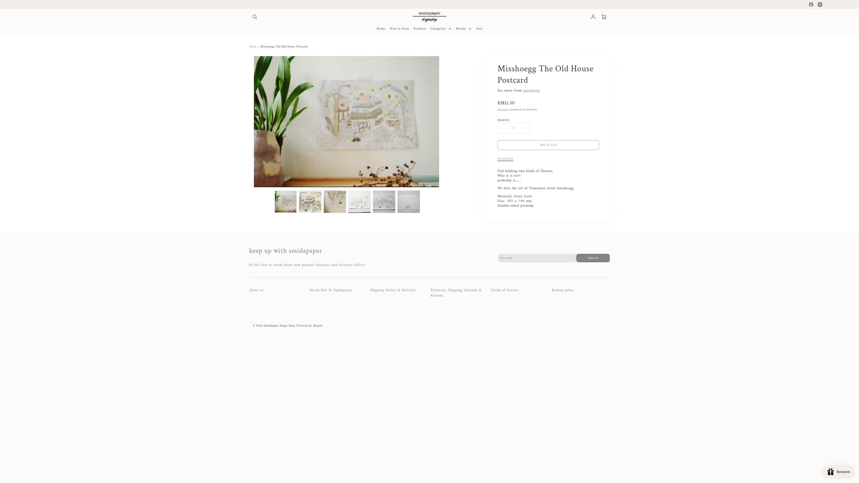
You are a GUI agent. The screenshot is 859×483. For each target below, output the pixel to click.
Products (420, 29)
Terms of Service (505, 290)
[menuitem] (380, 29)
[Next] (447, 121)
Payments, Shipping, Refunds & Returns (456, 293)
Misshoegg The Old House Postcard (284, 46)
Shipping (503, 109)
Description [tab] (505, 158)
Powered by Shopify (310, 325)
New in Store (399, 29)
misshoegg (531, 90)
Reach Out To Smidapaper (331, 290)
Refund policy (563, 290)
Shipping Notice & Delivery (392, 290)
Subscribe (593, 258)
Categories (438, 29)
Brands (461, 29)
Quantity (504, 120)
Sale (479, 29)
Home (381, 29)
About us (256, 290)
